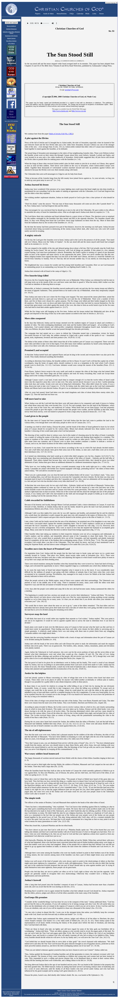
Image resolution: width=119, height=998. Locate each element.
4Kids (87, 14)
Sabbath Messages (11, 29)
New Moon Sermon (11, 41)
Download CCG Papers (11, 35)
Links (94, 14)
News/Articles (62, 14)
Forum (68, 990)
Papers (37, 14)
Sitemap (79, 990)
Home (101, 14)
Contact (64, 990)
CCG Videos (11, 43)
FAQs (72, 14)
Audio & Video (48, 14)
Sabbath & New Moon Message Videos (11, 32)
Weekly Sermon (11, 38)
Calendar (80, 14)
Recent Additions (11, 26)
